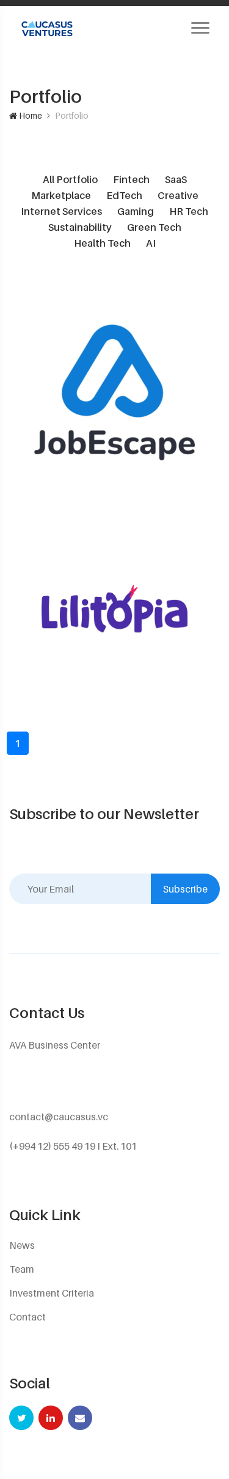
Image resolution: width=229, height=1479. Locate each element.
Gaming (135, 211)
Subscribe (185, 889)
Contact (27, 1317)
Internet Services (61, 211)
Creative (178, 195)
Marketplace (61, 195)
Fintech (131, 179)
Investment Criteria (51, 1293)
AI (151, 243)
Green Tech (154, 227)
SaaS (176, 179)
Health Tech (102, 243)
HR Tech (188, 211)
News (22, 1245)
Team (21, 1269)
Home (29, 115)
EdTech (124, 195)
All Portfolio (70, 179)
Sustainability (80, 227)
